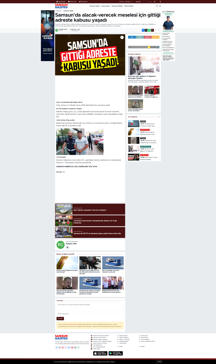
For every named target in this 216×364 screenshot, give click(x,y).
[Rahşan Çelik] (61, 245)
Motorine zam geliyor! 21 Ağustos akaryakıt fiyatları (147, 150)
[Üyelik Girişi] (159, 1)
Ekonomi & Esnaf (145, 146)
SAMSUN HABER (63, 166)
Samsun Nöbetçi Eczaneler (101, 335)
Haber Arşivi (96, 348)
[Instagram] (65, 347)
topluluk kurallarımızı (73, 324)
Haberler (58, 11)
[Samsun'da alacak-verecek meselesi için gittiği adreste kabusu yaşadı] (90, 54)
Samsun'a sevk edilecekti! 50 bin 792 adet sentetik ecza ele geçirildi (89, 272)
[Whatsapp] (78, 347)
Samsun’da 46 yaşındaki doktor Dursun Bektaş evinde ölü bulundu (66, 292)
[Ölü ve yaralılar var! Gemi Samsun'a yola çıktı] (113, 262)
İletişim (143, 346)
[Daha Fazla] (152, 30)
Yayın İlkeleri (122, 343)
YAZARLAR (83, 1)
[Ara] (157, 6)
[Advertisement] (90, 88)
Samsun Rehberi (117, 6)
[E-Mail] (67, 247)
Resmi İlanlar (129, 6)
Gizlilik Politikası (123, 341)
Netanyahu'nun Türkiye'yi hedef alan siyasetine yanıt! (147, 125)
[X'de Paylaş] (146, 30)
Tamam (159, 361)
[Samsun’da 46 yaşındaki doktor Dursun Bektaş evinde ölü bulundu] (67, 283)
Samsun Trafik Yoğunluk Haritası (102, 341)
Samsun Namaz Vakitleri (100, 339)
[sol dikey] (47, 35)
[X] (59, 347)
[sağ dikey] (168, 35)
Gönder (60, 318)
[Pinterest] (62, 347)
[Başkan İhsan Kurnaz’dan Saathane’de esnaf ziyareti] (113, 283)
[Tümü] (158, 117)
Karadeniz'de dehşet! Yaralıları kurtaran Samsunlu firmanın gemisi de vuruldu (89, 292)
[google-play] (115, 353)
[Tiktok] (75, 347)
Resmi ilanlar (144, 337)
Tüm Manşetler (97, 345)
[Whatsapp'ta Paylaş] (149, 30)
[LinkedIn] (69, 347)
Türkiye (143, 121)
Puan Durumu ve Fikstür (100, 343)
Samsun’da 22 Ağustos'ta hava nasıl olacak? (147, 133)
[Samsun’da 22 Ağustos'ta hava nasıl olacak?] (67, 262)
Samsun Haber (95, 6)
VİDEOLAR (73, 1)
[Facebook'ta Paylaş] (143, 30)
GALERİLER (61, 1)
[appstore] (100, 353)
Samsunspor (105, 6)
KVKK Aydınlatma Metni (148, 341)
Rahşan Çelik (71, 244)
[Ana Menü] (160, 6)
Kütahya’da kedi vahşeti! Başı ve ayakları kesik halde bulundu (148, 142)
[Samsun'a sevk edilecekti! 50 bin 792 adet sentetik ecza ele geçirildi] (90, 262)
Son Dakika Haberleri (99, 347)
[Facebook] (56, 347)
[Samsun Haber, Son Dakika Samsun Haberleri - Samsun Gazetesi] (61, 6)
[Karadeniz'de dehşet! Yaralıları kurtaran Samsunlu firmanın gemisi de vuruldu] (90, 283)
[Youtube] (72, 347)
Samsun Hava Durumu (99, 337)
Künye (121, 346)
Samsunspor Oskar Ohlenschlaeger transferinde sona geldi (148, 159)
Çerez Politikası (145, 339)
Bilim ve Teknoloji (124, 339)
